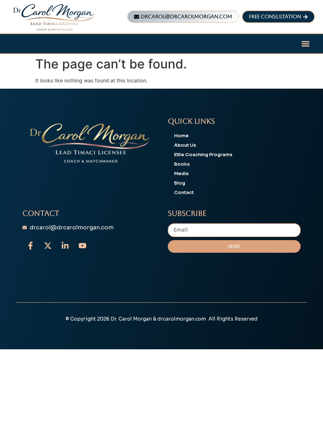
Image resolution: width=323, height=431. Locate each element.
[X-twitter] (48, 246)
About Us (185, 145)
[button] (305, 43)
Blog (179, 183)
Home (181, 136)
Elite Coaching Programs (203, 154)
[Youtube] (82, 246)
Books (182, 164)
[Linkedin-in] (65, 246)
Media (181, 173)
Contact (184, 192)
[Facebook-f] (30, 246)
